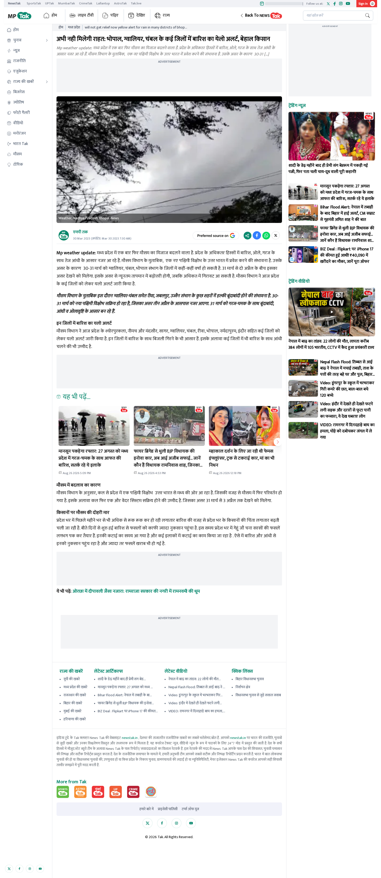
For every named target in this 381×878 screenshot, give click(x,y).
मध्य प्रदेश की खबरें (75, 687)
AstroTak (120, 3)
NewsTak (14, 3)
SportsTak (34, 3)
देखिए (140, 15)
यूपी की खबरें (72, 679)
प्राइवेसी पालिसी (168, 809)
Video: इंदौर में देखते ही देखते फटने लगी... (195, 703)
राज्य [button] (166, 15)
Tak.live (136, 3)
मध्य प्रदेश (74, 27)
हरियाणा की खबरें (75, 719)
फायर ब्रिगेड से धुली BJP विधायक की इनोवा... (126, 703)
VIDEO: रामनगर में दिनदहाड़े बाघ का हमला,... (196, 711)
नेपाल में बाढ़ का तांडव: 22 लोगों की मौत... (194, 679)
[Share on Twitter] (275, 235)
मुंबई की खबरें (72, 711)
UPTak (49, 3)
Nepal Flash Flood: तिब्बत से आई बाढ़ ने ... (196, 687)
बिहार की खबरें (73, 703)
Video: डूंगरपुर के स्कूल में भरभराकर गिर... (195, 695)
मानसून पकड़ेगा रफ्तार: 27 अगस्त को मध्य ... (125, 687)
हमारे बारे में (146, 809)
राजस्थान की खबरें (75, 695)
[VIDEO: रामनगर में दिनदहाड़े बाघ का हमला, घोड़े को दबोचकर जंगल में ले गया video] (303, 430)
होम (54, 15)
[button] (267, 15)
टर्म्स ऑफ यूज (190, 809)
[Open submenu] (47, 40)
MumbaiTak (66, 3)
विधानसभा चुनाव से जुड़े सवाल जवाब (258, 695)
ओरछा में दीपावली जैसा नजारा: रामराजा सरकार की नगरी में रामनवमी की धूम (136, 591)
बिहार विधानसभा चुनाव (250, 679)
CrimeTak (85, 3)
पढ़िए (114, 15)
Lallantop (103, 3)
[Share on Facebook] (257, 235)
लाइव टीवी (86, 15)
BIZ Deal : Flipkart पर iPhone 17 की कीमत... (128, 711)
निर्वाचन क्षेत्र (243, 687)
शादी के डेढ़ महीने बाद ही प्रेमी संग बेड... (122, 679)
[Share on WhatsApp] (266, 235)
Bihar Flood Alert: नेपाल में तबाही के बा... (125, 695)
